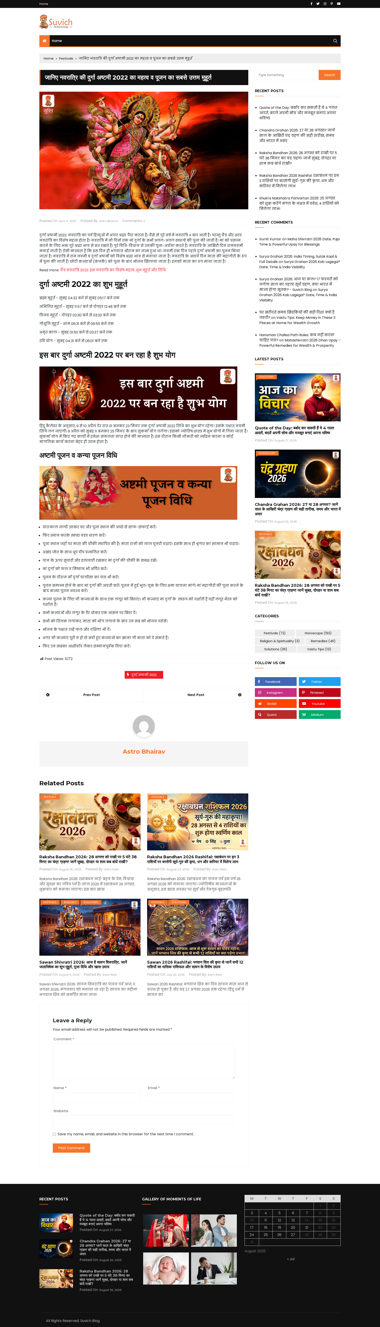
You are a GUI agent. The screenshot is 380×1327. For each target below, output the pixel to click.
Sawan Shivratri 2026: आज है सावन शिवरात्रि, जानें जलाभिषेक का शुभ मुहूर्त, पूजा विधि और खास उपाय (83, 965)
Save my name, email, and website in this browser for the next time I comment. (126, 1134)
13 (293, 1220)
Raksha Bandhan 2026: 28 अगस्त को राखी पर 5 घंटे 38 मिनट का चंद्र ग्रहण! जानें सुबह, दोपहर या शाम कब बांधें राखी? (88, 859)
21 (306, 1227)
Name (60, 1087)
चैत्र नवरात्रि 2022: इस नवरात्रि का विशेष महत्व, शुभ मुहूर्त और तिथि (113, 270)
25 (266, 1234)
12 (279, 1220)
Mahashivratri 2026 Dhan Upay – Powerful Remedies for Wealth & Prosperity (300, 343)
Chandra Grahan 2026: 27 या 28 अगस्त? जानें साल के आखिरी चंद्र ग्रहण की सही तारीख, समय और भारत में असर (297, 135)
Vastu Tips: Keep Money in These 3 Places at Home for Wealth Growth (297, 320)
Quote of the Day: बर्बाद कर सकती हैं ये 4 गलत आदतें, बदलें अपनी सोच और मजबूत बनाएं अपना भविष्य (298, 113)
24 (252, 1234)
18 (265, 1227)
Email (154, 1087)
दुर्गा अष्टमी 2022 (144, 675)
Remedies (70, 902)
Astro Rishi (111, 869)
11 (266, 1220)
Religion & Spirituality (280, 641)
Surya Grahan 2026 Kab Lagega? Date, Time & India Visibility (299, 264)
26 (279, 1234)
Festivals (50, 797)
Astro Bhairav (108, 221)
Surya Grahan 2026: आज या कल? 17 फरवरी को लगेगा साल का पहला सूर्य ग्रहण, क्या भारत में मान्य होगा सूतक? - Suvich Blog (298, 284)
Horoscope (267, 453)
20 (293, 1227)
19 (279, 1227)
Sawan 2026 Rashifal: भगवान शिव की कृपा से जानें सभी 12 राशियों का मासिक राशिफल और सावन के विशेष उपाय (195, 965)
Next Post (196, 695)
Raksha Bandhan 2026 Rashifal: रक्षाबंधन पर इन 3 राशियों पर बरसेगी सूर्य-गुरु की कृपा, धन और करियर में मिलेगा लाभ (193, 859)
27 (293, 1234)
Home (43, 3)
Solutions (91, 902)
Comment (63, 1039)
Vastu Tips (319, 649)
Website (60, 1111)
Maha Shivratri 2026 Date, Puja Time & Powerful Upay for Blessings (299, 242)
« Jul (290, 1258)
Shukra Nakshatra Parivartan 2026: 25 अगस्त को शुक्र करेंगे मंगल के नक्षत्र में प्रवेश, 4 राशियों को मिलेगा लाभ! (299, 203)
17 (252, 1227)
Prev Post (91, 695)
